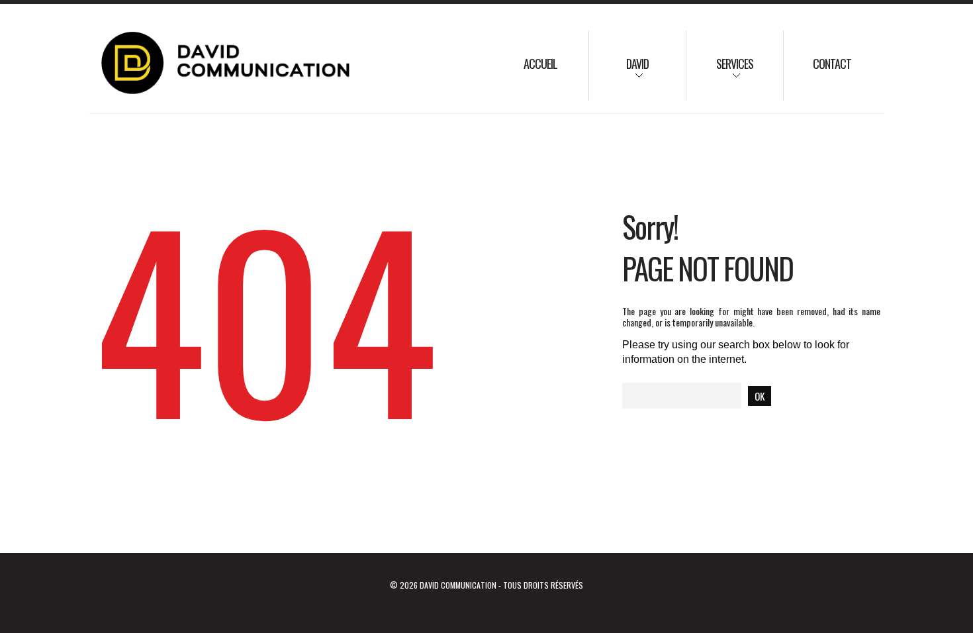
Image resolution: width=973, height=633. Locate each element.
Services (719, 72)
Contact (832, 63)
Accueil (540, 63)
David (619, 72)
